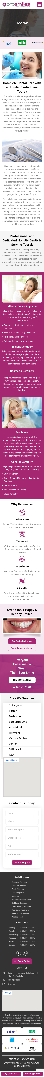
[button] (39, 4)
